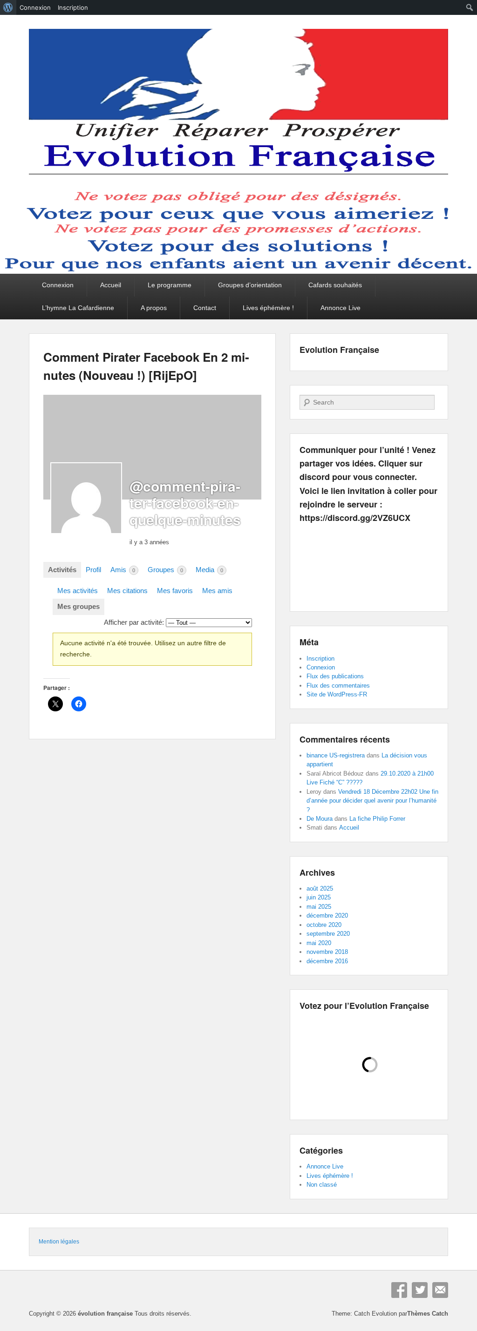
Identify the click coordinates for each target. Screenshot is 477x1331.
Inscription (320, 658)
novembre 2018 (327, 951)
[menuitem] (8, 7)
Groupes (165, 570)
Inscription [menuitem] (73, 7)
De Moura (320, 818)
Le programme (169, 285)
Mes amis (217, 591)
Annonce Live (340, 307)
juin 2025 (319, 897)
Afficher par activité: (134, 622)
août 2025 (320, 888)
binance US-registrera (336, 755)
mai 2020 (319, 942)
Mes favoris (175, 591)
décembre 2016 (327, 961)
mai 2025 (319, 906)
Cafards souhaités (335, 285)
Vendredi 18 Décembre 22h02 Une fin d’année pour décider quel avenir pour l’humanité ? (372, 800)
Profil (93, 570)
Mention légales (59, 1241)
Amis (122, 570)
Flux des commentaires (338, 685)
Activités (62, 570)
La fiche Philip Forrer (377, 818)
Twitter (420, 1290)
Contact (204, 307)
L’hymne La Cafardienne (78, 307)
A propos (154, 307)
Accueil (110, 285)
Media (209, 570)
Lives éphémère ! (268, 307)
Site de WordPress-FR (337, 694)
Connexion (58, 285)
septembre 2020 (328, 933)
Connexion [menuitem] (35, 7)
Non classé (322, 1184)
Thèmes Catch (427, 1313)
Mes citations (127, 591)
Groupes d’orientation (250, 285)
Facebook (399, 1290)
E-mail (440, 1290)
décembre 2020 (327, 915)
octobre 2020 (324, 924)
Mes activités (77, 591)
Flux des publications (335, 676)
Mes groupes (78, 606)
